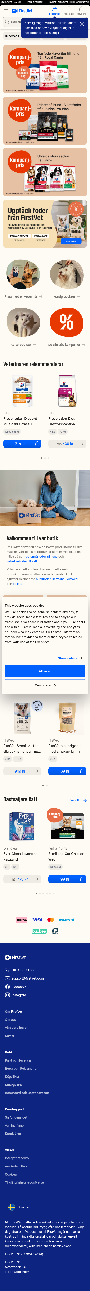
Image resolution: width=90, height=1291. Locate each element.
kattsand (58, 579)
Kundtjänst (13, 1133)
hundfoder (43, 579)
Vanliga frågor (15, 1125)
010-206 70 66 (23, 970)
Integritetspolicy (17, 1158)
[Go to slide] (41, 458)
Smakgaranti (14, 1085)
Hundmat (11, 36)
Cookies (11, 1174)
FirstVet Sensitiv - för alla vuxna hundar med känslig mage (21, 748)
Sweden (24, 1207)
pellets (17, 584)
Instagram (19, 995)
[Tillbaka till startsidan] (22, 10)
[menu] (6, 11)
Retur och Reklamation (21, 1068)
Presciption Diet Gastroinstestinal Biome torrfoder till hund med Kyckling (64, 421)
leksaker (72, 579)
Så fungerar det (16, 1117)
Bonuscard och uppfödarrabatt (27, 1093)
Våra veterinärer (16, 1028)
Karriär (9, 1036)
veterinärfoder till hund (42, 556)
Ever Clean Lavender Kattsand (20, 856)
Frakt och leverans (18, 1060)
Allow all (45, 671)
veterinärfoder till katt (22, 561)
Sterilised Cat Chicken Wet (66, 856)
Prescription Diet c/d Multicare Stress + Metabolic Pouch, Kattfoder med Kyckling (20, 421)
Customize (43, 685)
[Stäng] (82, 24)
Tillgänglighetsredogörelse (24, 1182)
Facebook (19, 987)
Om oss (10, 1019)
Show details (67, 658)
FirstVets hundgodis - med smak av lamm (66, 748)
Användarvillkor (16, 1166)
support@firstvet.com (28, 978)
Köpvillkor (12, 1076)
